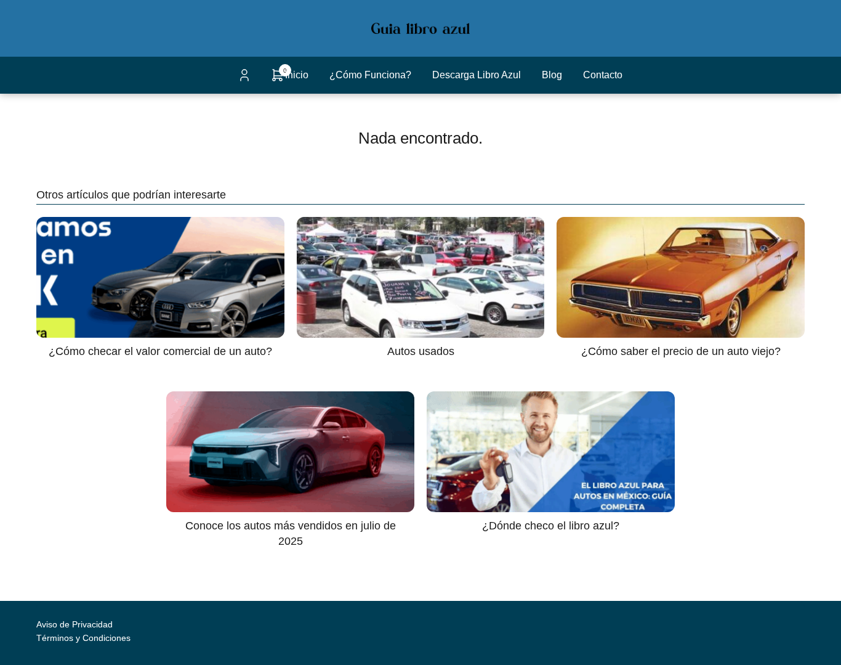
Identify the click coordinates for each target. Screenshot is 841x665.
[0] (277, 79)
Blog (552, 75)
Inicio (296, 75)
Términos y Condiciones (83, 638)
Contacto (602, 75)
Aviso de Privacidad (74, 624)
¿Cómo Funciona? (370, 75)
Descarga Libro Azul (476, 75)
